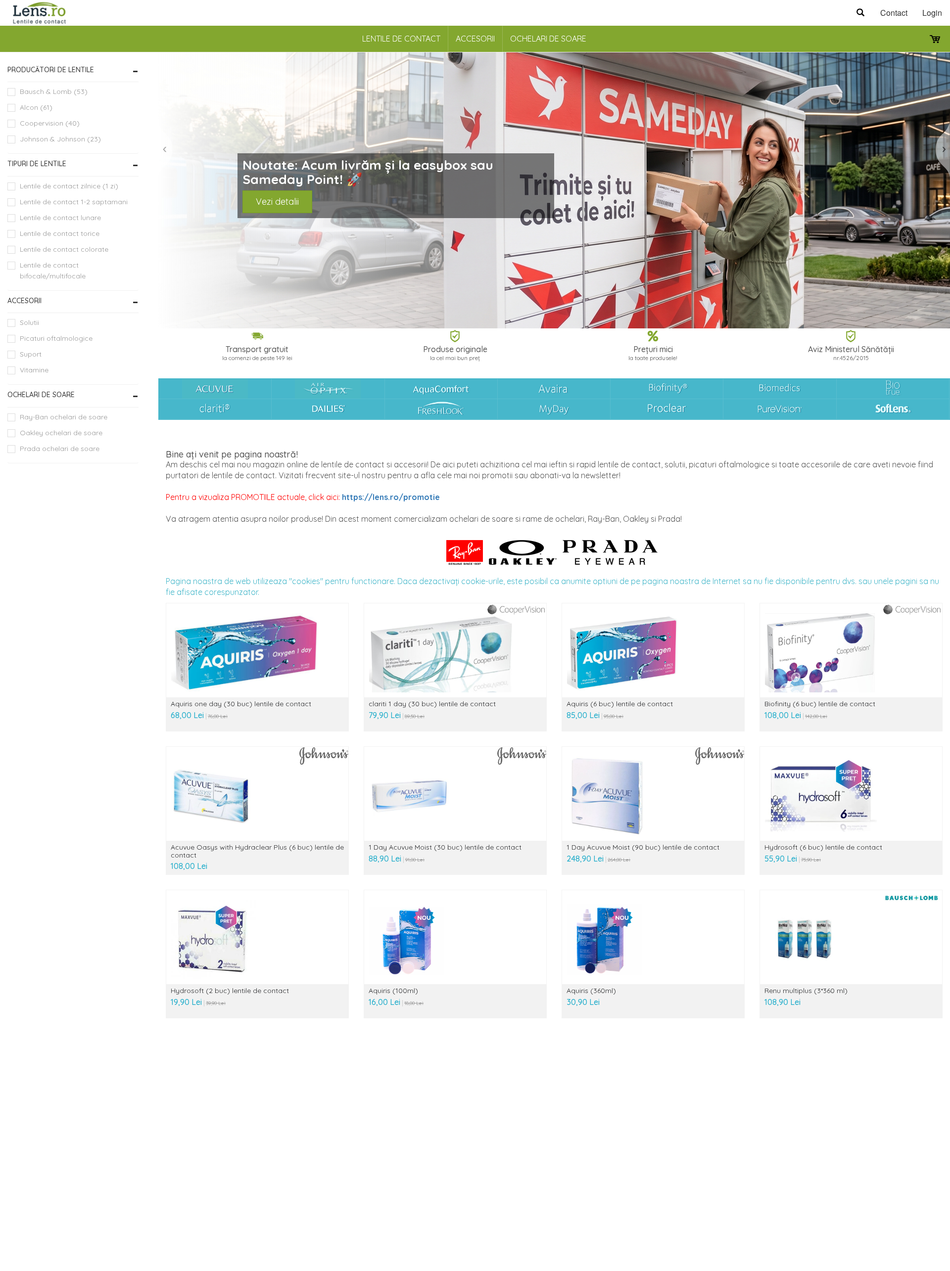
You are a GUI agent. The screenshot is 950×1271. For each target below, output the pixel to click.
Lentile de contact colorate (64, 249)
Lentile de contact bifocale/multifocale (53, 270)
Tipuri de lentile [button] (36, 163)
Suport (31, 354)
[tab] (73, 70)
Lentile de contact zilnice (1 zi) (69, 186)
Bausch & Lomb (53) (54, 91)
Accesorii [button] (24, 300)
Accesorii (475, 39)
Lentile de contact (401, 39)
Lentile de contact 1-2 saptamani (74, 201)
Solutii (29, 322)
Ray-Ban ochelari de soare (63, 416)
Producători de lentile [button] (50, 69)
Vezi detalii (277, 201)
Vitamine (34, 369)
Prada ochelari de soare (59, 448)
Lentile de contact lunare (60, 217)
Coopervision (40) (50, 123)
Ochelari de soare (548, 39)
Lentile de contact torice (59, 233)
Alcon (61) (36, 107)
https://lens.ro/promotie (391, 497)
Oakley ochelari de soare (61, 432)
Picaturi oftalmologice (56, 338)
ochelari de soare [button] (41, 394)
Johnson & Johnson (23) (60, 139)
